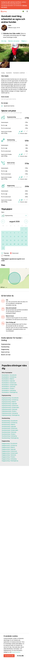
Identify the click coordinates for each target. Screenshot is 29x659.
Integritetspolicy (16, 652)
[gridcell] (22, 229)
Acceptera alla (9, 656)
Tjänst (2, 212)
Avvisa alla (20, 656)
